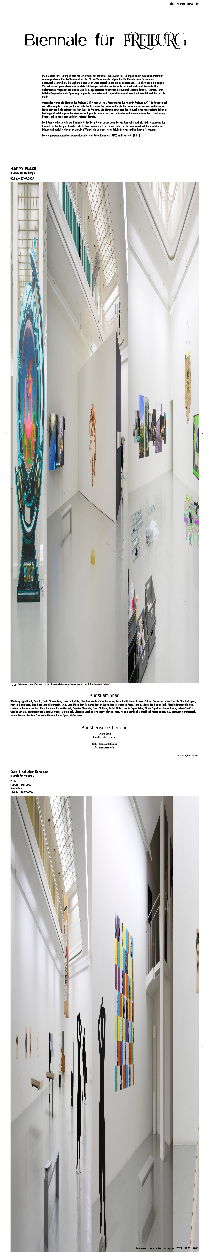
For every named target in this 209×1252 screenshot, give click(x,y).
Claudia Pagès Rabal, (134, 708)
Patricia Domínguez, (21, 704)
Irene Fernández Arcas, (122, 704)
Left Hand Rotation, (45, 708)
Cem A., (38, 701)
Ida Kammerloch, (159, 704)
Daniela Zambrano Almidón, (41, 715)
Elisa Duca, (37, 704)
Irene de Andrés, (72, 701)
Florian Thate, (113, 711)
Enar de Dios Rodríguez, (183, 701)
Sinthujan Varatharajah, (184, 711)
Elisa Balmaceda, (89, 701)
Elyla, (64, 704)
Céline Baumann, (107, 701)
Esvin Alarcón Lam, (53, 701)
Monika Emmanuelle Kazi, (181, 704)
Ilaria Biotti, (122, 701)
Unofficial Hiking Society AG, (156, 711)
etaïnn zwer (76, 715)
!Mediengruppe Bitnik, (22, 701)
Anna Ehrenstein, (52, 704)
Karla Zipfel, (63, 715)
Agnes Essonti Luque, (99, 704)
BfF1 (136, 135)
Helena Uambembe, (131, 711)
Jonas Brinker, (137, 701)
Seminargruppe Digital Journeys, (45, 711)
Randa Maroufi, (64, 708)
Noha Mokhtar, (101, 708)
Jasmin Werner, (18, 715)
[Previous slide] (6, 433)
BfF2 (114, 135)
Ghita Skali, (68, 711)
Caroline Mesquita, (83, 708)
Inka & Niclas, (142, 704)
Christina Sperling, (84, 711)
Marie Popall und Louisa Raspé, (161, 708)
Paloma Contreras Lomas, (158, 701)
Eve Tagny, (100, 711)
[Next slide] (202, 433)
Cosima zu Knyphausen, (22, 708)
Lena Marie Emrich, (78, 704)
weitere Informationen (188, 755)
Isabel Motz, (116, 708)
